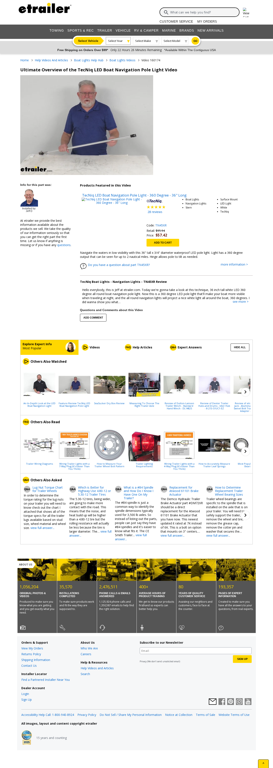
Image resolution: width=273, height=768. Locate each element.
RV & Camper (146, 30)
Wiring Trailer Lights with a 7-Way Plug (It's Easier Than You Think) (74, 466)
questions (64, 245)
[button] (245, 392)
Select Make (143, 41)
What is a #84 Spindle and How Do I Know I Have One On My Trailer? (138, 493)
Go (195, 41)
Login (25, 694)
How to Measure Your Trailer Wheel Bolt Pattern (109, 465)
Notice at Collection (178, 715)
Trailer (104, 30)
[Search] (166, 12)
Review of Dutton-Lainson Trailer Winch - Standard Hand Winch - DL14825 (179, 406)
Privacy (143, 661)
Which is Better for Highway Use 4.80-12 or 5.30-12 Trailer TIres (94, 491)
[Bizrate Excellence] (26, 738)
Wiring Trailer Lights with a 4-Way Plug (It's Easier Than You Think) (179, 466)
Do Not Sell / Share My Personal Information (131, 715)
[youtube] (248, 702)
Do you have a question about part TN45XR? (119, 265)
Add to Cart (163, 242)
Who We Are (89, 648)
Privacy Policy (86, 715)
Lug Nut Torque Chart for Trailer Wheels (47, 489)
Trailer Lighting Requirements (144, 465)
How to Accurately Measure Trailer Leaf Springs (214, 465)
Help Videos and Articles (97, 668)
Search (85, 674)
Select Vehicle (88, 41)
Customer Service (176, 21)
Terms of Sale (205, 715)
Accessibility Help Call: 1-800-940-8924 (47, 715)
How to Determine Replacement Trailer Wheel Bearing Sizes (229, 491)
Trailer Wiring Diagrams (39, 463)
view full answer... (42, 528)
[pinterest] (230, 702)
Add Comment (93, 317)
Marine (169, 30)
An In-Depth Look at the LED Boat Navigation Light (39, 404)
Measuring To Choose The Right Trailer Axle (144, 404)
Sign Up (26, 700)
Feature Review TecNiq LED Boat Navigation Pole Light (74, 404)
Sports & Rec (80, 30)
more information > (236, 264)
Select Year (115, 41)
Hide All (240, 347)
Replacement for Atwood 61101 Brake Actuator (184, 491)
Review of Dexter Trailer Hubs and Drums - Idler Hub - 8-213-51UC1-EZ (214, 406)
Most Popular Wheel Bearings (249, 465)
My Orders (207, 21)
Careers (86, 654)
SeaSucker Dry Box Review (109, 403)
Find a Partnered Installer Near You (45, 680)
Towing (56, 30)
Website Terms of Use (234, 715)
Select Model (172, 41)
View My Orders (32, 648)
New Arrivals (210, 30)
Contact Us (29, 666)
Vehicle (123, 30)
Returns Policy (31, 654)
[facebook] (221, 702)
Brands (186, 30)
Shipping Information (35, 660)
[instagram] (239, 702)
